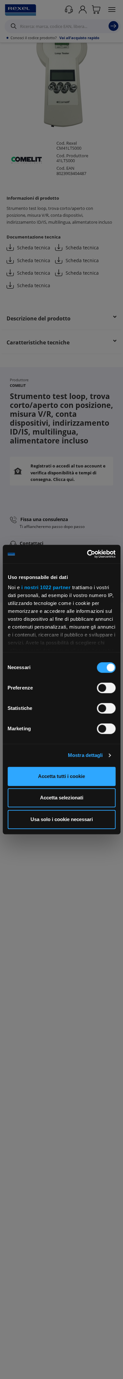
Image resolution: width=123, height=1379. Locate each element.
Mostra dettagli (85, 755)
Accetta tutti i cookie (61, 776)
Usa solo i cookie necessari (62, 819)
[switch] (106, 688)
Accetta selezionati (61, 797)
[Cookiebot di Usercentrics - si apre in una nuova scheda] (87, 554)
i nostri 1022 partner (46, 587)
